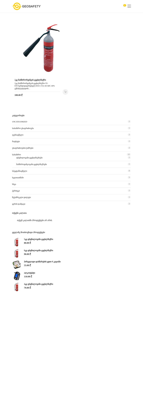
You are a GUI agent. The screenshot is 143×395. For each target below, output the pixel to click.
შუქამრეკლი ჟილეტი (21, 197)
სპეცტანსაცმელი (19, 171)
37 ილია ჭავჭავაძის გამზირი (111, 330)
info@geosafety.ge (105, 341)
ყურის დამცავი (18, 204)
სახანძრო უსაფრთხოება (23, 128)
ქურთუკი (16, 191)
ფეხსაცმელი (17, 135)
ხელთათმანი (18, 178)
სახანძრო (16, 155)
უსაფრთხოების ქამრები (22, 148)
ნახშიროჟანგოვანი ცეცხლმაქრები (31, 164)
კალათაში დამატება (65, 92)
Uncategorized (19, 122)
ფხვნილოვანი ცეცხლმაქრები (29, 158)
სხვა (14, 184)
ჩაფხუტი (16, 141)
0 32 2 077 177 (104, 336)
